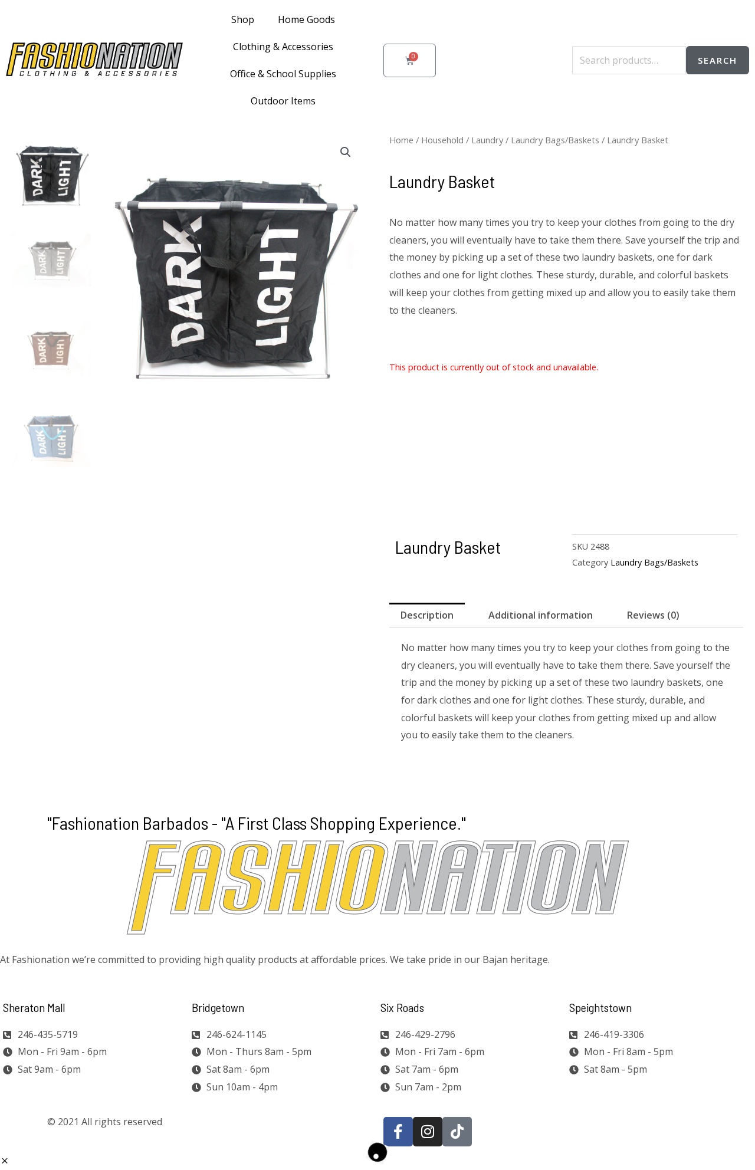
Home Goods (306, 19)
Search (717, 60)
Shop (242, 19)
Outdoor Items (283, 100)
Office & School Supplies (283, 73)
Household (442, 140)
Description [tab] (427, 615)
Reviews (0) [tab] (653, 615)
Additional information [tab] (540, 615)
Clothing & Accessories (283, 46)
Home (401, 140)
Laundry (487, 140)
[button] (345, 152)
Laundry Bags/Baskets (555, 140)
